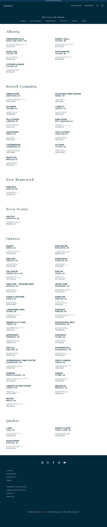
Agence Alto (42, 512)
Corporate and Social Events (15, 490)
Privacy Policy (11, 477)
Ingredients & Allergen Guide (16, 486)
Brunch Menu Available (53, 0)
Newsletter (10, 496)
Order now (89, 5)
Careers (8, 480)
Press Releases (11, 474)
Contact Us (10, 493)
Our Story (9, 470)
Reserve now (76, 5)
